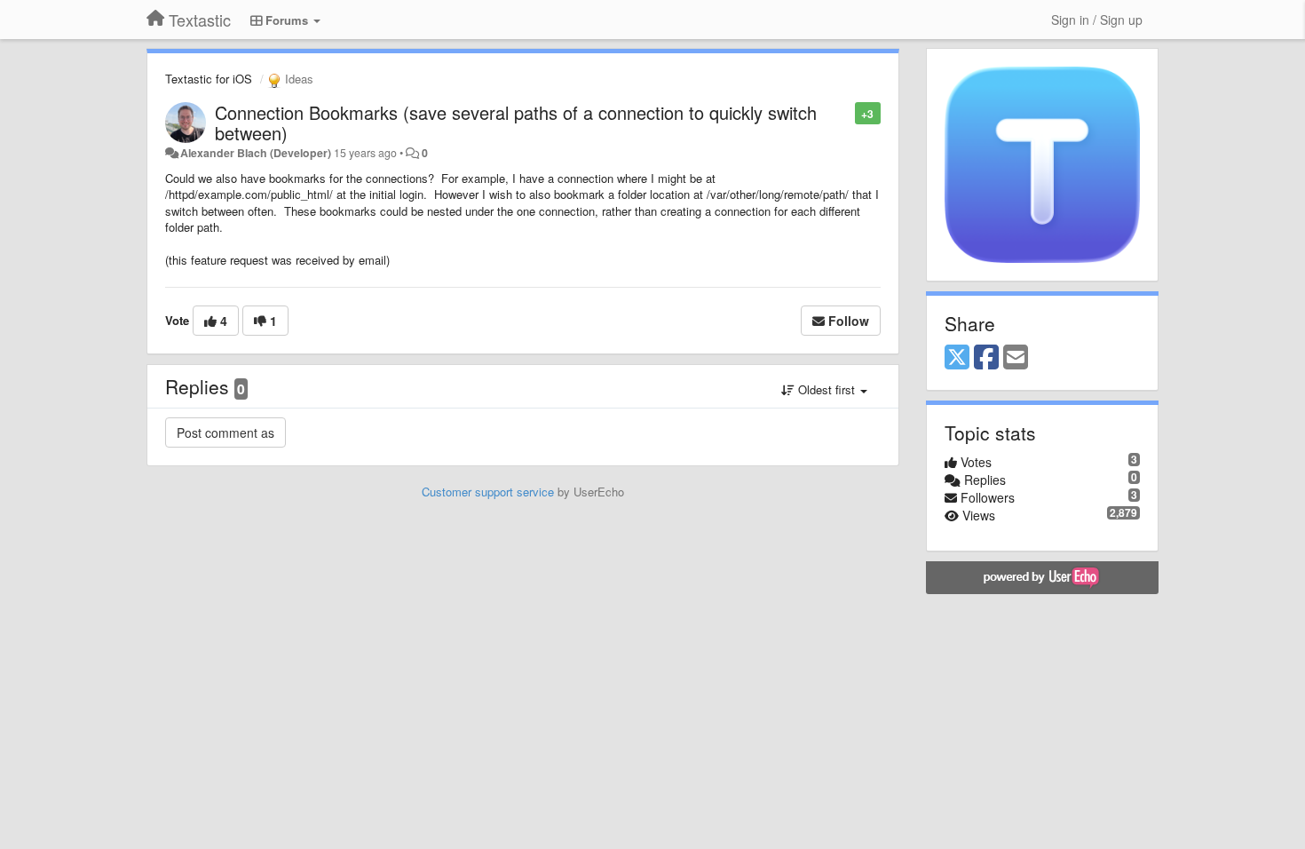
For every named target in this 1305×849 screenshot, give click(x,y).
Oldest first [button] (826, 389)
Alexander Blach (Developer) (255, 153)
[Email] (1015, 358)
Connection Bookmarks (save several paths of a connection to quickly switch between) (516, 122)
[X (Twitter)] (957, 358)
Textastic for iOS (208, 78)
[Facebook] (986, 358)
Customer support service (488, 491)
